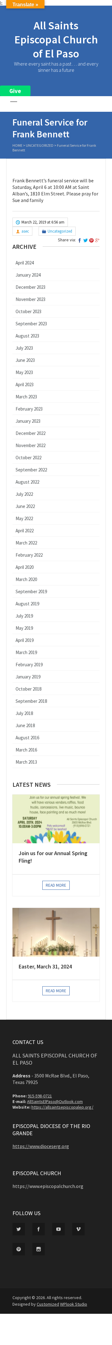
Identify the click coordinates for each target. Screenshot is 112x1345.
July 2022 (24, 494)
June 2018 (25, 725)
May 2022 (24, 518)
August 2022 (27, 482)
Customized (48, 1304)
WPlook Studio (73, 1304)
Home (17, 145)
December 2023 (30, 287)
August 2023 (27, 336)
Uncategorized (40, 145)
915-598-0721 (40, 1096)
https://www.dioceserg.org (40, 1146)
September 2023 (31, 324)
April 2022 (25, 531)
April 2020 (25, 567)
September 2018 (31, 701)
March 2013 (26, 762)
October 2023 (28, 311)
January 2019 (28, 677)
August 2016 (27, 738)
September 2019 (31, 591)
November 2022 (30, 445)
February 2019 (29, 665)
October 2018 (28, 689)
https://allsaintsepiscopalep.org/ (62, 1107)
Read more (56, 885)
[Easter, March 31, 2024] (56, 932)
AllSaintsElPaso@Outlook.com (55, 1101)
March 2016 (26, 750)
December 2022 (30, 433)
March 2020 (26, 579)
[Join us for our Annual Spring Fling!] (56, 819)
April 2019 (25, 640)
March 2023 (26, 397)
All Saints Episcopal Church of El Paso (56, 39)
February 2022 (29, 555)
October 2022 (28, 458)
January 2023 (28, 421)
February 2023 (29, 409)
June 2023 (25, 360)
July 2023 (24, 348)
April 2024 (25, 263)
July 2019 (24, 616)
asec (25, 231)
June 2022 (25, 506)
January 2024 (28, 275)
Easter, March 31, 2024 (45, 966)
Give (15, 91)
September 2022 (31, 470)
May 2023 (24, 372)
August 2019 (27, 604)
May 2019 (24, 628)
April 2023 (25, 384)
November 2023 (30, 299)
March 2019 (26, 652)
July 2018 (24, 713)
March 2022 (26, 543)
